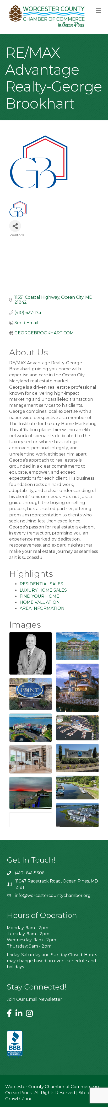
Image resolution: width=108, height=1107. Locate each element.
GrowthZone (19, 1098)
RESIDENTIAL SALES (41, 583)
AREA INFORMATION (42, 608)
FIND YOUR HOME (39, 596)
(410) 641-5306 (29, 872)
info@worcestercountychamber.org (53, 895)
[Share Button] (15, 226)
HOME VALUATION (40, 602)
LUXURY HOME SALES (43, 590)
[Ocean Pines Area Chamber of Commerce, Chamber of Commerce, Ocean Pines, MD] (15, 1044)
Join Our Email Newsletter (34, 999)
